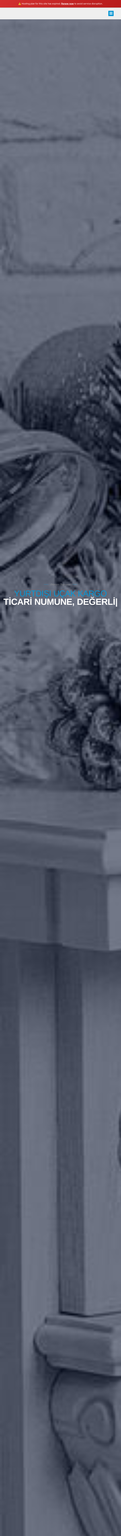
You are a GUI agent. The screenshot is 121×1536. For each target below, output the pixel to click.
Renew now (67, 3)
